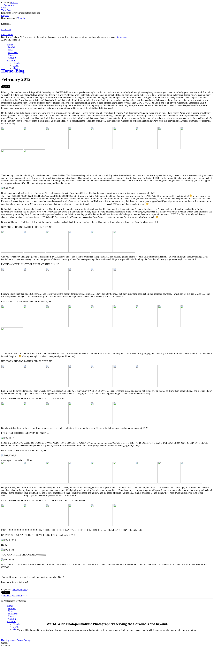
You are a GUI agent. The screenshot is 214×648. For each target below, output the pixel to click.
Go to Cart (6, 29)
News (10, 50)
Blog (19, 70)
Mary (15, 629)
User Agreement (8, 640)
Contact (11, 55)
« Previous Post (8, 595)
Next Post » (21, 595)
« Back (14, 2)
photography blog (20, 589)
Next (10, 34)
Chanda (16, 63)
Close (3, 7)
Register (5, 15)
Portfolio (12, 47)
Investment (13, 52)
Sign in (21, 18)
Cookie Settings (24, 640)
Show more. (122, 37)
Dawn (15, 65)
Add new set (8, 5)
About (12, 57)
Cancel (4, 34)
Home (10, 44)
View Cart (6, 10)
